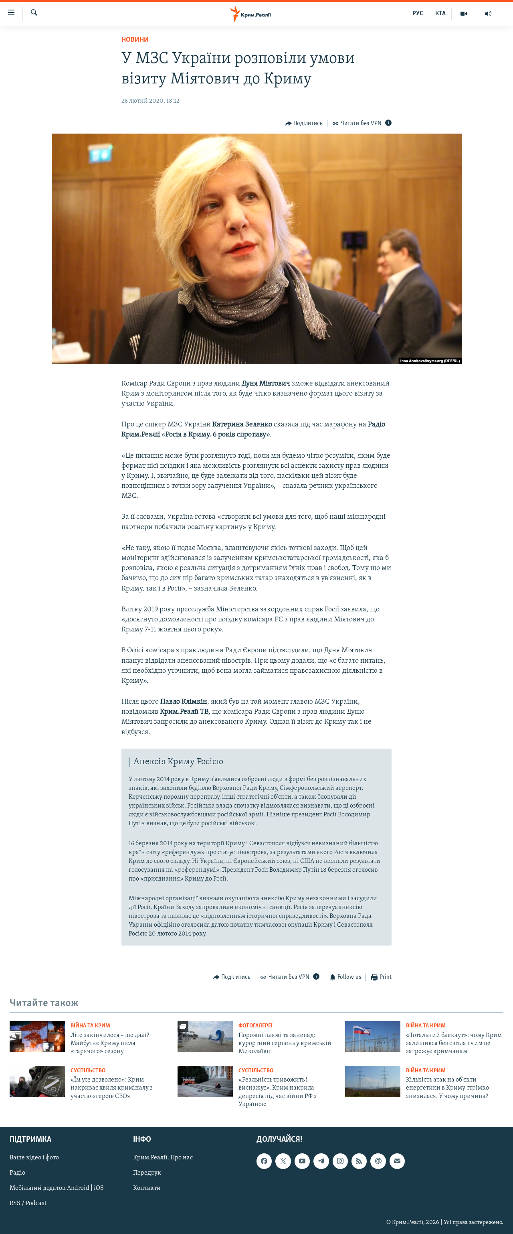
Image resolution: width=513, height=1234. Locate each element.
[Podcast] (378, 1161)
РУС (417, 13)
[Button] (304, 123)
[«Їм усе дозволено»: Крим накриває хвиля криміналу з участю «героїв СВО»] (37, 1081)
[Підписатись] (397, 1161)
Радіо (17, 1173)
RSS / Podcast (28, 1204)
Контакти (147, 1188)
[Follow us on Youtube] (302, 1161)
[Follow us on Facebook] (264, 1161)
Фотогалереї (255, 1026)
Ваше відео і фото (34, 1158)
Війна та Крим (90, 1026)
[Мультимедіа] (464, 13)
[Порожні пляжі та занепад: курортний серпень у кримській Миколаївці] (205, 1036)
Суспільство (88, 1071)
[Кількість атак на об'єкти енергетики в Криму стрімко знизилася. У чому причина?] (372, 1081)
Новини (135, 40)
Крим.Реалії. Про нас (163, 1158)
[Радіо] (488, 13)
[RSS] (359, 1161)
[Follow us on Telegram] (321, 1161)
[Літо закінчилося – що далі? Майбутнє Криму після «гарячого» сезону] (37, 1036)
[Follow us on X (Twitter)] (283, 1161)
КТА (440, 13)
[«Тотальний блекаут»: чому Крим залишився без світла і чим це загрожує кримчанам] (372, 1036)
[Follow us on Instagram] (340, 1161)
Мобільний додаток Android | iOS (57, 1188)
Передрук (147, 1173)
